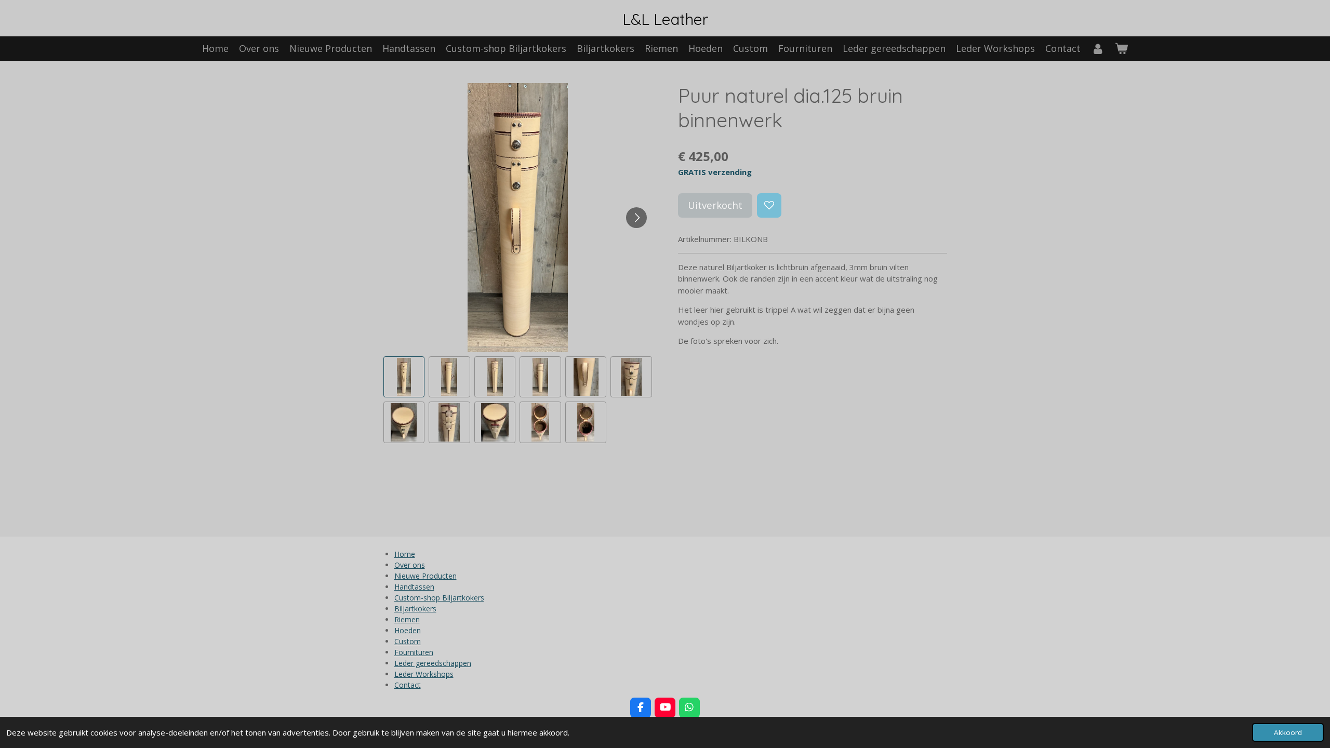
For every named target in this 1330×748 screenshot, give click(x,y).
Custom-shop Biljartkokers (439, 598)
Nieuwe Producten (425, 576)
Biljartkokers (415, 608)
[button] (404, 377)
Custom (407, 641)
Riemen (407, 619)
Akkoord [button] (1288, 732)
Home (404, 554)
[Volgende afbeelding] (636, 217)
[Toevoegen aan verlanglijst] (769, 205)
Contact (407, 685)
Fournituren (413, 652)
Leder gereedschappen (432, 663)
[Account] (1097, 48)
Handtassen (414, 587)
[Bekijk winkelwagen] (1121, 48)
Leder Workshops (424, 674)
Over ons (409, 565)
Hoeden (407, 630)
